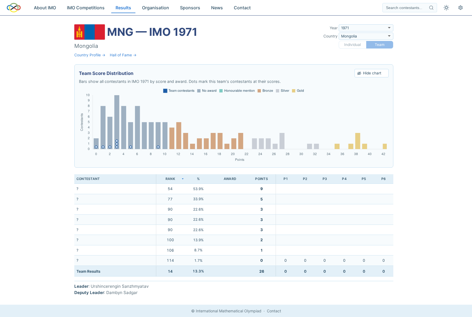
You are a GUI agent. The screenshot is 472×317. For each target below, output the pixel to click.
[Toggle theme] (446, 8)
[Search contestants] (431, 8)
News (217, 7)
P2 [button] (305, 179)
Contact (242, 7)
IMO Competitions (86, 7)
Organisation (155, 7)
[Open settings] (460, 8)
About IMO (45, 7)
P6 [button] (383, 179)
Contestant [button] (88, 179)
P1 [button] (286, 179)
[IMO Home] (14, 8)
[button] (170, 179)
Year (334, 28)
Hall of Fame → (123, 55)
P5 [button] (364, 179)
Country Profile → (89, 55)
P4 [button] (344, 179)
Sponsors (190, 7)
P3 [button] (325, 179)
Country (330, 36)
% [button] (198, 179)
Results (123, 7)
